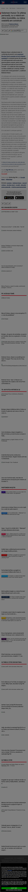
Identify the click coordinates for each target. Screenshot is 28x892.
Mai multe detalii (10, 870)
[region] (14, 877)
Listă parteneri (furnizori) (4, 885)
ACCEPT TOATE (14, 888)
